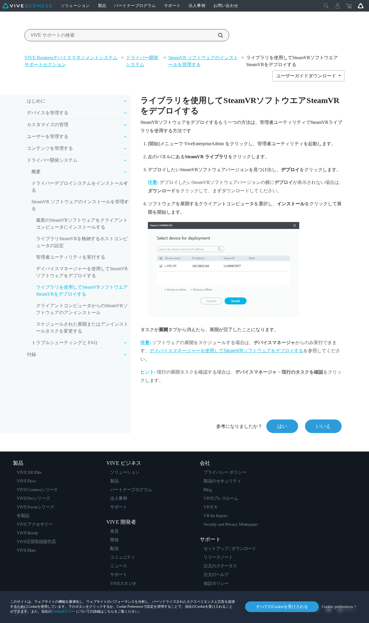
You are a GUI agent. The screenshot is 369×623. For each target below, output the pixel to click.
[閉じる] (326, 6)
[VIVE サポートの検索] (217, 35)
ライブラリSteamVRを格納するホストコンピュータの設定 (82, 242)
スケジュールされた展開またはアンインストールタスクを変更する (82, 327)
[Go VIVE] (360, 6)
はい (282, 426)
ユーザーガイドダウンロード (306, 75)
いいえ (323, 426)
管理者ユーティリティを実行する (70, 257)
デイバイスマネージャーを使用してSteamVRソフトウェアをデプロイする (82, 272)
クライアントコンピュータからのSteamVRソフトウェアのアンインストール (82, 309)
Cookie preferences (337, 607)
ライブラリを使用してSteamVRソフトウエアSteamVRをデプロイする (82, 290)
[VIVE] (27, 6)
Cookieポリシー (63, 611)
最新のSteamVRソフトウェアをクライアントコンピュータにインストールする (82, 224)
